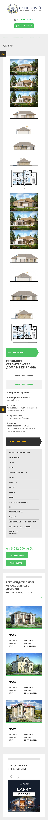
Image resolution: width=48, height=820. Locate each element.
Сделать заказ (17, 555)
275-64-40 (25, 19)
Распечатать (16, 563)
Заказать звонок (25, 26)
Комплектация (24, 375)
